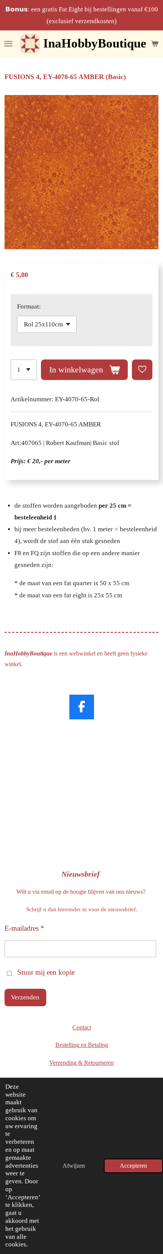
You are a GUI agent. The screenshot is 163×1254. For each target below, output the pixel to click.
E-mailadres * (24, 928)
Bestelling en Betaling (81, 1045)
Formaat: (29, 306)
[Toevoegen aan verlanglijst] (142, 369)
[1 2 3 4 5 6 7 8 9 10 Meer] (24, 369)
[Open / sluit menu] (8, 43)
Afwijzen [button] (74, 1165)
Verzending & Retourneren (81, 1062)
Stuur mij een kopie (46, 972)
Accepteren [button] (133, 1165)
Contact (81, 1027)
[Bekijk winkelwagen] (154, 43)
